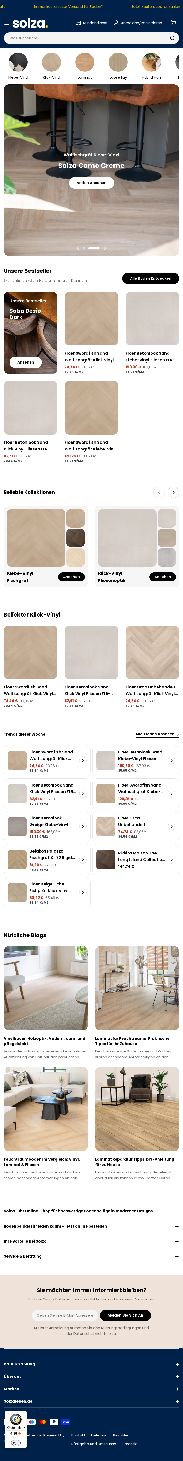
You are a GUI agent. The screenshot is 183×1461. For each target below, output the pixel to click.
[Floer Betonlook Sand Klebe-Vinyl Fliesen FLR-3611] (152, 318)
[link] (75, 518)
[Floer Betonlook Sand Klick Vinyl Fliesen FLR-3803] (30, 408)
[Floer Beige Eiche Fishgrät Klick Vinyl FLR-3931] (17, 892)
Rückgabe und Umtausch (93, 1443)
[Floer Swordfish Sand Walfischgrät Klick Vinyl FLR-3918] (91, 318)
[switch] (16, 1443)
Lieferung (99, 1435)
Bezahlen (121, 1435)
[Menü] (24, 1414)
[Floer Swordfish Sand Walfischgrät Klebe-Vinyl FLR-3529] (91, 408)
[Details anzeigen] (83, 760)
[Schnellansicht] (111, 302)
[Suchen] (172, 38)
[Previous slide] (78, 248)
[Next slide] (105, 248)
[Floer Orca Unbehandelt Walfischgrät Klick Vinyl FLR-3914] (152, 652)
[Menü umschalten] (7, 23)
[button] (89, 248)
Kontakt (78, 1435)
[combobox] (91, 38)
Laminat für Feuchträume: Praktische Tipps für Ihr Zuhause (132, 1041)
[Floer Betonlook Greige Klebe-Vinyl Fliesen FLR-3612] (17, 826)
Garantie (129, 1443)
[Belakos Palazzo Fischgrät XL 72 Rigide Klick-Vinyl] (17, 859)
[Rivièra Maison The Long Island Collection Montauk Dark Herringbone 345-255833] (105, 859)
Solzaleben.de (29, 1435)
